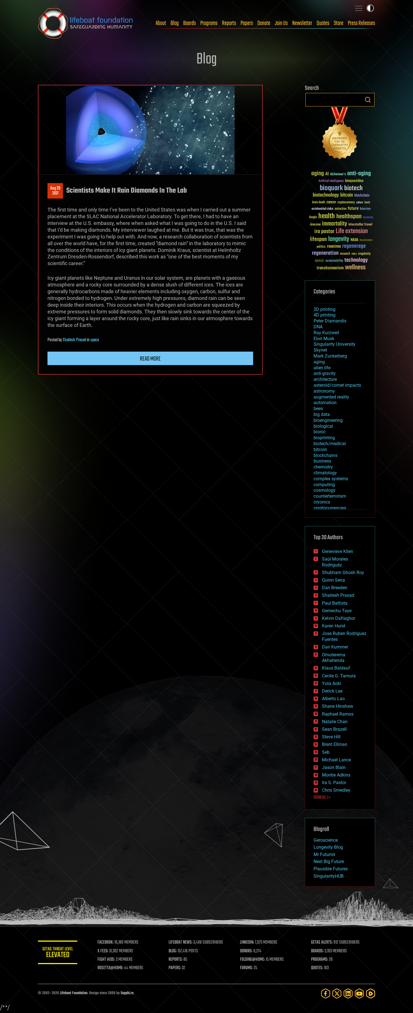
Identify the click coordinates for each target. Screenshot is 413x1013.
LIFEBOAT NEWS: (180, 942)
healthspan (349, 216)
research (345, 254)
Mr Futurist (324, 854)
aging (317, 173)
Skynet (320, 350)
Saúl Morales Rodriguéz (335, 562)
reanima (334, 246)
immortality (334, 223)
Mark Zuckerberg (330, 356)
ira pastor (324, 231)
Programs (208, 23)
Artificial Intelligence (331, 181)
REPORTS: (176, 959)
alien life (322, 367)
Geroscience (326, 840)
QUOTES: (317, 968)
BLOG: (173, 951)
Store (338, 23)
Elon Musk (324, 338)
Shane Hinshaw (337, 706)
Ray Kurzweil (326, 332)
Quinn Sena (333, 580)
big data (322, 414)
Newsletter (302, 23)
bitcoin (346, 195)
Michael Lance (336, 759)
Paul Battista (335, 603)
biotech (353, 188)
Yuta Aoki (331, 683)
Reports (229, 23)
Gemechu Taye (336, 610)
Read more (150, 359)
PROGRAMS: (319, 959)
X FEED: (102, 951)
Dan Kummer (335, 647)
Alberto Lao (333, 698)
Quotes (323, 23)
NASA (354, 240)
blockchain (361, 196)
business (322, 461)
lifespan (318, 239)
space (94, 340)
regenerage (354, 246)
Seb (326, 752)
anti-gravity (325, 373)
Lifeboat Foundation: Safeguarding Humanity (85, 23)
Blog (175, 23)
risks (354, 254)
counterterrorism (330, 496)
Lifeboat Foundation (73, 993)
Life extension (352, 231)
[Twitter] (336, 993)
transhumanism (330, 268)
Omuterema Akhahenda (333, 657)
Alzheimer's (338, 174)
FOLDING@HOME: (252, 959)
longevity (338, 239)
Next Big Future (329, 861)
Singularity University (334, 344)
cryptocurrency (346, 202)
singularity (364, 254)
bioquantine (354, 180)
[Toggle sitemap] (358, 8)
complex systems (331, 478)
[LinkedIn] (348, 993)
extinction (340, 209)
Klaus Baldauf (336, 668)
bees (318, 408)
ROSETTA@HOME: (110, 968)
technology (356, 260)
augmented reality (331, 397)
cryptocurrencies (330, 508)
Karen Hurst (333, 626)
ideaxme (315, 225)
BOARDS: (317, 951)
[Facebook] (325, 993)
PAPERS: (175, 968)
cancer (331, 202)
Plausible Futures (331, 868)
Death (367, 202)
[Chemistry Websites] (340, 134)
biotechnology (326, 195)
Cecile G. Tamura (339, 676)
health (326, 216)
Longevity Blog (328, 847)
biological (323, 426)
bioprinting (324, 437)
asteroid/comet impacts (337, 385)
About (161, 23)
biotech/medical (330, 443)
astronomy (324, 391)
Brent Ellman (334, 744)
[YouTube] (359, 993)
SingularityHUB (329, 876)
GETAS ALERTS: (322, 942)
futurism (365, 209)
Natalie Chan (335, 721)
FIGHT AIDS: (106, 959)
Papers (246, 23)
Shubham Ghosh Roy (343, 572)
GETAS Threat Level (57, 953)
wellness (355, 267)
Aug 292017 (55, 191)
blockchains (325, 455)
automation (325, 402)
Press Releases (361, 23)
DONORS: (246, 951)
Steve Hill (331, 736)
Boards (189, 23)
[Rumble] (370, 993)
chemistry (323, 467)
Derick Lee (332, 691)
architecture (325, 379)
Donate (263, 23)
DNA (318, 326)
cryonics (322, 502)
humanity (368, 217)
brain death (318, 202)
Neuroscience (366, 240)
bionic (320, 431)
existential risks (322, 209)
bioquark (331, 188)
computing (324, 484)
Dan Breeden (334, 587)
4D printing (324, 315)
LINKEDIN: (247, 942)
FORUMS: (246, 968)
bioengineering (328, 420)
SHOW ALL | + (322, 797)
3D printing (324, 309)
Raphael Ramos (337, 714)
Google (313, 217)
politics (321, 247)
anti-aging (359, 173)
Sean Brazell (334, 729)
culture (359, 202)
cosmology (324, 490)
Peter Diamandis (330, 321)
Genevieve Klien (337, 551)
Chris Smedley (336, 790)
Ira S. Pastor (334, 782)
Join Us (281, 23)
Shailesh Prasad (74, 340)
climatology (325, 472)
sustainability (334, 261)
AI (327, 174)
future (353, 208)
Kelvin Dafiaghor (338, 618)
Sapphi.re (127, 993)
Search (368, 99)
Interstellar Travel (360, 225)
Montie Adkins (336, 775)
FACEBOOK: (105, 942)
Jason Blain (334, 767)
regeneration (325, 253)
